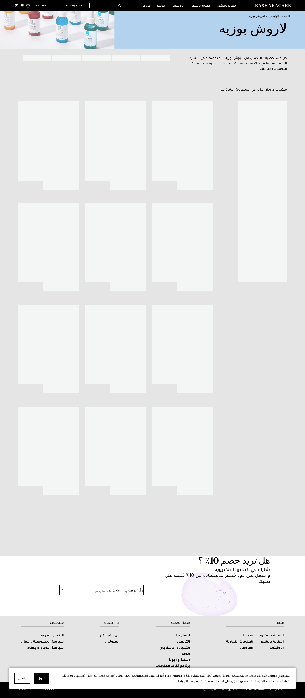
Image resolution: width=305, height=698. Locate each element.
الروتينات (178, 6)
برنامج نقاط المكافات (173, 665)
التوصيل (183, 641)
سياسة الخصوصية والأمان (42, 641)
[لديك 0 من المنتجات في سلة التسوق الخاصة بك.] (16, 5)
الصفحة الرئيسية (279, 16)
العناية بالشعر (200, 6)
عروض (145, 6)
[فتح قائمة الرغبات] (22, 5)
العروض (246, 647)
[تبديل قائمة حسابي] (28, 5)
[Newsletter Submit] (65, 590)
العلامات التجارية (239, 641)
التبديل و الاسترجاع (175, 647)
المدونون (112, 641)
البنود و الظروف (51, 635)
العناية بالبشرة (227, 6)
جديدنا (161, 6)
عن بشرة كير (109, 635)
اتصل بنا (183, 635)
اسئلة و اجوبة (179, 659)
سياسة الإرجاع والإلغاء (45, 647)
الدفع (185, 653)
